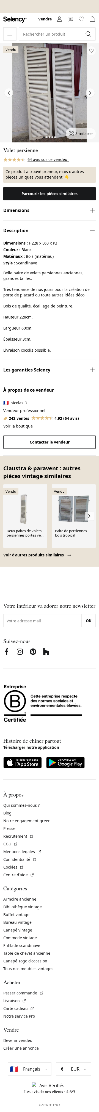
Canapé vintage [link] (17, 930)
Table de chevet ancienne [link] (26, 953)
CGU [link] (10, 843)
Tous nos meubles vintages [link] (28, 968)
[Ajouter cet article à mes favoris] (91, 51)
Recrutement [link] (18, 836)
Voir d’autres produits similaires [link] (34, 555)
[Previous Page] (8, 92)
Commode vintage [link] (20, 937)
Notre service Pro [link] (19, 1016)
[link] (15, 20)
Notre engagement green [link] (27, 820)
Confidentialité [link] (20, 859)
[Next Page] (90, 92)
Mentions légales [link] (22, 851)
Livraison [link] (14, 1000)
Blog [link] (7, 813)
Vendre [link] (45, 19)
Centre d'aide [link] (18, 874)
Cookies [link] (13, 867)
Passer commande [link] (23, 993)
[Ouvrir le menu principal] (9, 34)
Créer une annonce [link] (21, 1048)
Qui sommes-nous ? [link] (21, 805)
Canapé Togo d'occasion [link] (25, 961)
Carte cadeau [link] (18, 1008)
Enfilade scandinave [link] (21, 945)
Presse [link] (9, 828)
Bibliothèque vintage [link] (22, 906)
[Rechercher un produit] (88, 34)
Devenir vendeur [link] (18, 1040)
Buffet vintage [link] (16, 914)
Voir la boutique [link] (18, 426)
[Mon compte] (59, 19)
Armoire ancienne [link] (19, 899)
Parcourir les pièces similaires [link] (49, 193)
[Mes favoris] (81, 19)
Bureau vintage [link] (17, 922)
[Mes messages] (70, 19)
